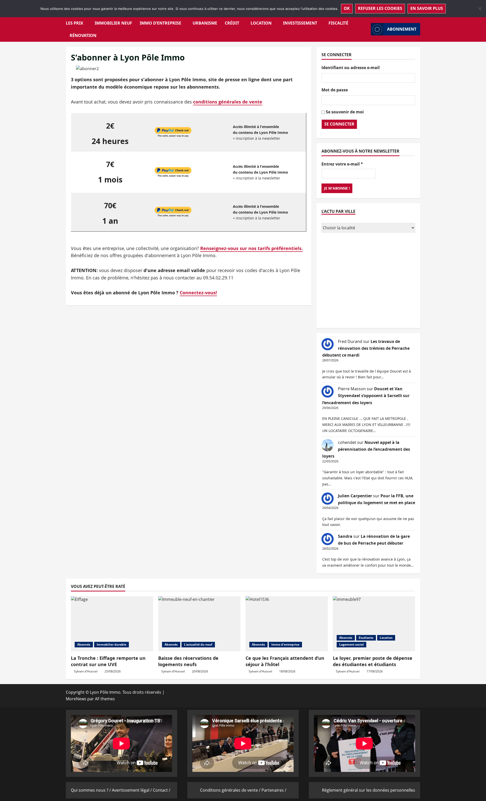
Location (261, 23)
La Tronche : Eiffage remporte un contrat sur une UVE (108, 661)
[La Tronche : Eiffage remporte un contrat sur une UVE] (112, 623)
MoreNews (76, 699)
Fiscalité (338, 23)
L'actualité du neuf (198, 644)
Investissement (300, 23)
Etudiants (366, 637)
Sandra (345, 536)
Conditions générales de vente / (230, 790)
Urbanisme (205, 23)
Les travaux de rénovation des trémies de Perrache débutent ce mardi (366, 348)
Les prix (74, 23)
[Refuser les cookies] (479, 8)
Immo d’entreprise (160, 23)
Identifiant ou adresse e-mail (350, 67)
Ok (347, 8)
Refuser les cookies (380, 8)
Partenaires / (273, 790)
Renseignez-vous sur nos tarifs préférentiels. (251, 248)
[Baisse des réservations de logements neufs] (199, 623)
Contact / (161, 790)
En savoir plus (426, 8)
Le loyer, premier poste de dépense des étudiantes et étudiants (372, 661)
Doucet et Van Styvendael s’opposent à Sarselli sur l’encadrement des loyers (366, 395)
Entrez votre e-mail (342, 164)
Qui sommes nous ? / (91, 790)
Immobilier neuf (113, 23)
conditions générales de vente (227, 102)
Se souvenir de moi (345, 112)
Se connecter (339, 124)
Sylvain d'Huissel (85, 671)
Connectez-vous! (198, 293)
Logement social (351, 644)
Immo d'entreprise (285, 644)
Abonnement (401, 29)
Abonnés (83, 644)
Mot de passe (334, 90)
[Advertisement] (368, 280)
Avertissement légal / (132, 790)
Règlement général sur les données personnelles (368, 790)
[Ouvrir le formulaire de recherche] (365, 29)
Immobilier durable (111, 644)
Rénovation (83, 35)
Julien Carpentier (355, 496)
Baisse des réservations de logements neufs (188, 661)
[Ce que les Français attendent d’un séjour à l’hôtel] (287, 623)
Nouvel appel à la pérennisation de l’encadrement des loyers (366, 449)
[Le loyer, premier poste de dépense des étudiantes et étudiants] (374, 623)
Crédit (232, 23)
